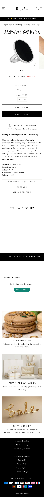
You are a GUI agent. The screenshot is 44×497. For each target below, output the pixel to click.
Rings (9, 24)
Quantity (22, 95)
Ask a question (22, 192)
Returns (22, 187)
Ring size (21, 85)
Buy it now (22, 114)
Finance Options (22, 468)
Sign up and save (21, 478)
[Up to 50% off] (22, 409)
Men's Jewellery (22, 445)
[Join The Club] (22, 324)
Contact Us (22, 460)
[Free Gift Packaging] (22, 367)
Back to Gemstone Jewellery (23, 257)
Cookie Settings (22, 471)
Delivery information (22, 182)
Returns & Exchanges (22, 456)
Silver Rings (18, 24)
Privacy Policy (22, 464)
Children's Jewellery (22, 448)
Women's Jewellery (22, 441)
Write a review (22, 289)
